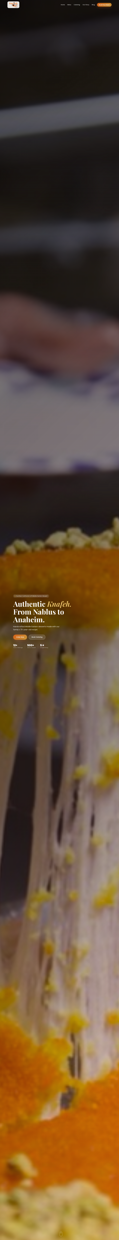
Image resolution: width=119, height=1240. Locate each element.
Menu (69, 5)
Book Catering (37, 637)
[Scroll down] (61, 1233)
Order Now (20, 637)
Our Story (86, 5)
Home (63, 5)
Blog (93, 5)
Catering (77, 5)
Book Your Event (104, 5)
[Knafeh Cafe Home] (13, 4)
